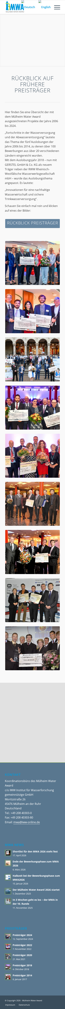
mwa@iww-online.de (26, 822)
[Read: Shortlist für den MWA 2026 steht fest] (8, 853)
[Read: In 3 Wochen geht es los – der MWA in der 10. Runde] (8, 901)
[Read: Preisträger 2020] (8, 956)
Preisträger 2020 (22, 955)
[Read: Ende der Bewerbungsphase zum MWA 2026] (8, 863)
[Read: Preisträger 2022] (8, 946)
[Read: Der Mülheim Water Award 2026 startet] (8, 891)
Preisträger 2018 (22, 965)
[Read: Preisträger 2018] (8, 967)
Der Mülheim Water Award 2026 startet (36, 889)
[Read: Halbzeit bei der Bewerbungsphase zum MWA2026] (8, 877)
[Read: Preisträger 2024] (8, 936)
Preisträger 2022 (22, 945)
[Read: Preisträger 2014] (8, 977)
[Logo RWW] (32, 703)
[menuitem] (55, 7)
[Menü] (55, 7)
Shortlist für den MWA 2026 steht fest (35, 851)
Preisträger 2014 (22, 975)
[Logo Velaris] (32, 737)
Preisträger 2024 (22, 935)
